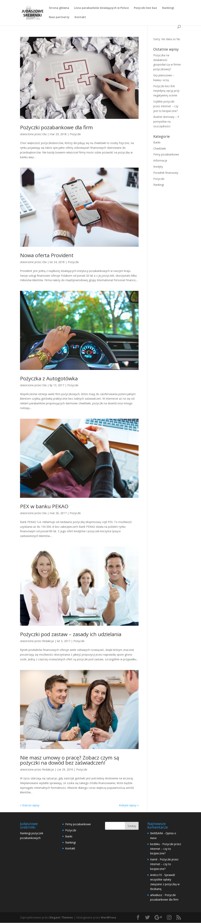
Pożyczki (75, 134)
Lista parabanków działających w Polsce (101, 8)
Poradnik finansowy (165, 173)
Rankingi (168, 8)
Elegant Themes (61, 917)
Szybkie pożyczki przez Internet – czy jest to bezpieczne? (165, 106)
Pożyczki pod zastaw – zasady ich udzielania (70, 634)
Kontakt (80, 17)
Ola (44, 134)
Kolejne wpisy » (129, 805)
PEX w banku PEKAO (44, 506)
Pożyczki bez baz (145, 8)
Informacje (160, 160)
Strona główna (59, 8)
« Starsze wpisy (29, 805)
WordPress (108, 917)
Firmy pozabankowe (166, 154)
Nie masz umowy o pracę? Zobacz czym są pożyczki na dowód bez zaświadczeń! (69, 760)
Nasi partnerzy (59, 17)
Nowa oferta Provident (46, 255)
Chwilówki (159, 148)
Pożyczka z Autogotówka (49, 378)
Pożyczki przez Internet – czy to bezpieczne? (165, 848)
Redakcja (48, 641)
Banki (156, 142)
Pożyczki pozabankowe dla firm (56, 127)
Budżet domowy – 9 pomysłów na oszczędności (166, 121)
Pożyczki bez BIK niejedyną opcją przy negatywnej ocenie (166, 90)
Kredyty (158, 166)
